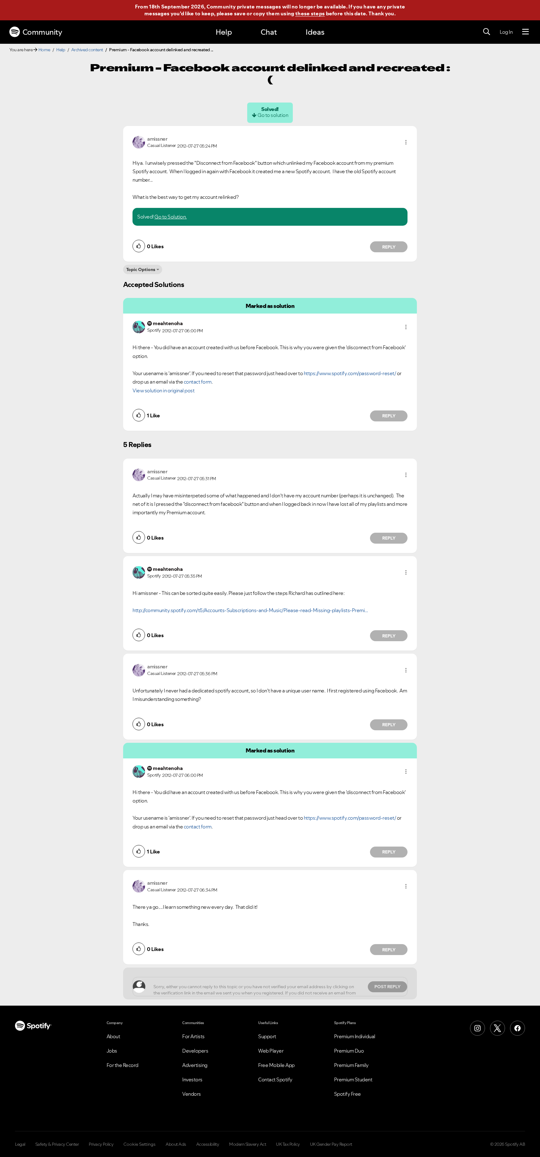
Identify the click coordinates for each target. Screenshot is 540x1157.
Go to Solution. (170, 216)
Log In (506, 31)
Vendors (191, 1093)
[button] (406, 142)
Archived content (87, 50)
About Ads (176, 1144)
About (113, 1036)
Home (44, 50)
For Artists (193, 1036)
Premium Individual (354, 1036)
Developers (195, 1050)
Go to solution (273, 115)
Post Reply (387, 986)
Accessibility (207, 1144)
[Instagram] (477, 1028)
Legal (20, 1144)
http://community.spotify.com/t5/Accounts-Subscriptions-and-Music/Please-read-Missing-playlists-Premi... (250, 610)
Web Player (270, 1050)
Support (267, 1036)
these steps (310, 13)
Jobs (112, 1050)
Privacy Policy (101, 1144)
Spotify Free (347, 1093)
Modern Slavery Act (247, 1144)
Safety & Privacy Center (57, 1144)
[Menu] (525, 32)
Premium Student (353, 1079)
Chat (269, 32)
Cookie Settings (139, 1144)
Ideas (315, 32)
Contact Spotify (275, 1079)
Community (42, 32)
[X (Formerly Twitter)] (497, 1028)
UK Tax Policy (288, 1144)
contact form (198, 381)
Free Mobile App (276, 1065)
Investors (192, 1079)
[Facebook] (517, 1028)
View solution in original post (163, 390)
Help (224, 32)
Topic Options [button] (140, 269)
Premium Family (351, 1065)
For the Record (122, 1065)
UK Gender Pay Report (331, 1144)
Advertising (195, 1065)
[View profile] (138, 141)
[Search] (486, 32)
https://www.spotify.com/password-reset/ (350, 373)
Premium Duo (349, 1050)
